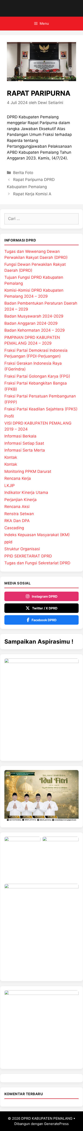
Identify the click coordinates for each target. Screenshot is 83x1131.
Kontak (10, 457)
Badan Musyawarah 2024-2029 (33, 316)
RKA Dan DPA (17, 520)
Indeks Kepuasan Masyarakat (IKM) (37, 534)
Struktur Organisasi (22, 549)
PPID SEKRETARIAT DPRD (28, 556)
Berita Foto (23, 172)
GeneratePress (56, 1124)
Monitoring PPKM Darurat (27, 471)
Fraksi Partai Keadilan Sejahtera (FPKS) (40, 409)
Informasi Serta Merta (24, 450)
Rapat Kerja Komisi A (32, 194)
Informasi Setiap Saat (24, 443)
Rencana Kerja (17, 478)
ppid (8, 542)
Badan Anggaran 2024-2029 (31, 323)
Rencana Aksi (17, 506)
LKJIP (9, 485)
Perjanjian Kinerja (20, 499)
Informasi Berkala (20, 436)
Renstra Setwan (19, 513)
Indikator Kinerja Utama (26, 492)
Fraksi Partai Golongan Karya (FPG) (37, 376)
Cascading (14, 528)
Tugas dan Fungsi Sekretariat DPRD (37, 563)
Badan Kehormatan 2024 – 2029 (34, 330)
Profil (9, 416)
